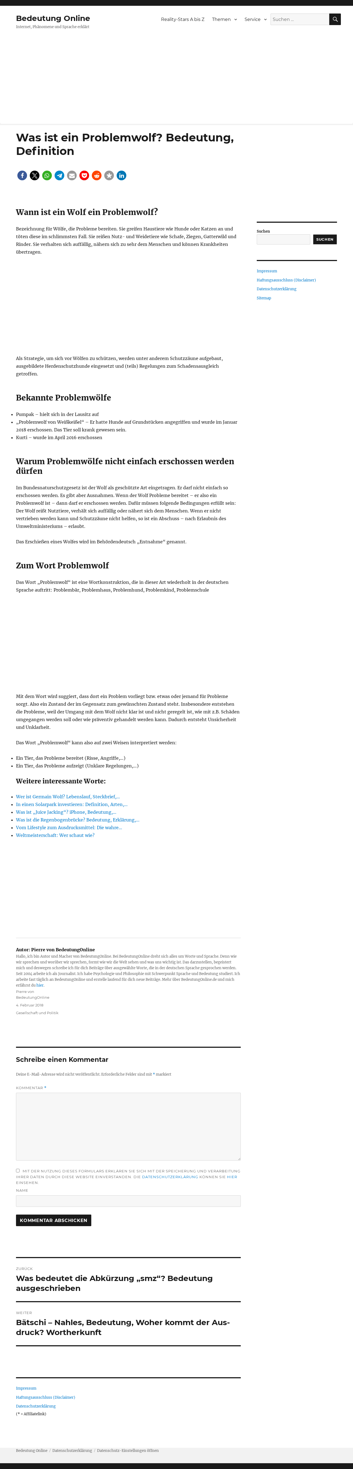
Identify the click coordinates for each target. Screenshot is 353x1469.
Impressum (26, 1388)
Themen (221, 19)
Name (22, 1190)
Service (253, 19)
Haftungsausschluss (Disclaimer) (45, 1397)
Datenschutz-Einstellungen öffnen (128, 1450)
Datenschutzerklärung (170, 1177)
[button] (22, 175)
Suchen (263, 231)
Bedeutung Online (53, 18)
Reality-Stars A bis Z (182, 19)
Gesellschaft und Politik (37, 1013)
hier (40, 985)
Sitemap (264, 298)
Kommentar (31, 1088)
